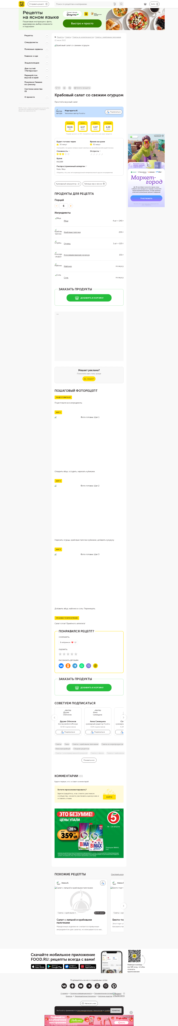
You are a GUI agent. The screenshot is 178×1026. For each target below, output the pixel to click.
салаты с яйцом (97, 753)
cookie (107, 1011)
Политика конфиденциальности (81, 993)
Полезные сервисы (33, 49)
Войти (109, 797)
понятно (116, 1010)
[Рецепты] (47, 35)
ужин (67, 744)
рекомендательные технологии (90, 1011)
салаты (58, 744)
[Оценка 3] (68, 654)
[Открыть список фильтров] (114, 4)
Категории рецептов (105, 996)
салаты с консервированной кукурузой (71, 753)
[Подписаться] (102, 883)
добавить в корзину (91, 298)
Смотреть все (117, 874)
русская (60, 161)
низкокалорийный (63, 749)
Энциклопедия (31, 63)
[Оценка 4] (72, 654)
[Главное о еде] (47, 55)
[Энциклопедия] (47, 62)
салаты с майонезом (115, 753)
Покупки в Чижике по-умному (33, 83)
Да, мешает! (89, 379)
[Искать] (121, 4)
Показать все (89, 760)
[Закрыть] (124, 993)
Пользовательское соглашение (104, 993)
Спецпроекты (31, 42)
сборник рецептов (81, 749)
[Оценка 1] (60, 654)
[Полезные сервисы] (47, 49)
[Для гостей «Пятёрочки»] (47, 69)
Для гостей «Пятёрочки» (31, 69)
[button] (54, 717)
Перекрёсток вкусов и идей (31, 76)
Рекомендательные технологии (85, 996)
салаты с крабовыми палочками (85, 744)
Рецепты (28, 35)
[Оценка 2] (64, 654)
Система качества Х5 (33, 90)
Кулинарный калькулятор (66, 184)
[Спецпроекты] (47, 42)
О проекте (29, 97)
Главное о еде (31, 56)
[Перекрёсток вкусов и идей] (47, 76)
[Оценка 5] (76, 654)
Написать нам (90, 1003)
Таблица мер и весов (93, 184)
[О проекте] (47, 96)
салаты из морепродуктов (112, 744)
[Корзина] (145, 4)
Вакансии (69, 996)
